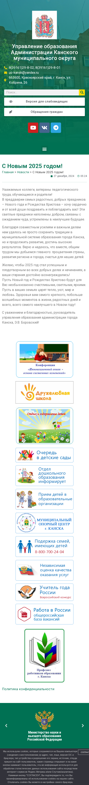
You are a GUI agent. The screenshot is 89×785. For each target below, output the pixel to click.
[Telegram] (56, 128)
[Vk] (44, 128)
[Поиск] (82, 92)
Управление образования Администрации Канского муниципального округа (44, 52)
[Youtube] (33, 128)
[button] (44, 149)
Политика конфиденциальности (28, 689)
